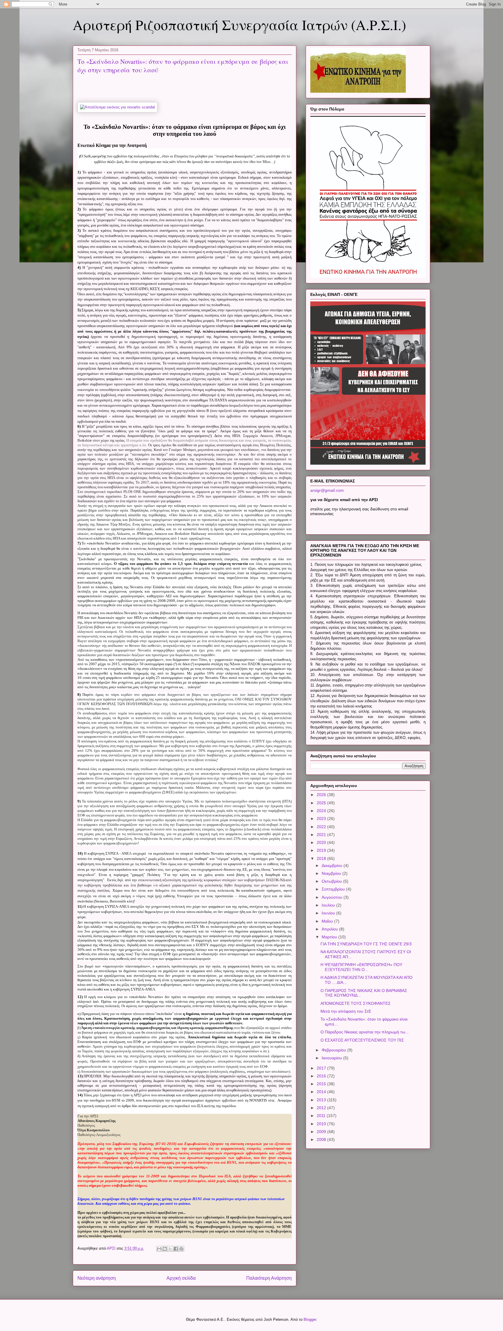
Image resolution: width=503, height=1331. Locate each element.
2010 (322, 1123)
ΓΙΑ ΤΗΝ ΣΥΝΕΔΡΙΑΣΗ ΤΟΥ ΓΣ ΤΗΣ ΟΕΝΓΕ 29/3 (366, 944)
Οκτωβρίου (332, 881)
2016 (322, 1076)
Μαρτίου (330, 937)
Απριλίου (330, 929)
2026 (322, 794)
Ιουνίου (329, 913)
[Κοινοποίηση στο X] (170, 1249)
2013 (322, 1100)
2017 (322, 1068)
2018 (322, 858)
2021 (322, 834)
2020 (322, 842)
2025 (322, 802)
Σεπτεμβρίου (334, 889)
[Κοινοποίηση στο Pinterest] (181, 1249)
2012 (322, 1107)
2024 (322, 810)
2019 (322, 850)
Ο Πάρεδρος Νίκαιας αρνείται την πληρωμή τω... (364, 1032)
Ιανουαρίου (332, 1058)
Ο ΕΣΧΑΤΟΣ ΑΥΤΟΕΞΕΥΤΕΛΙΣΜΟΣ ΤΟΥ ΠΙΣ (362, 1040)
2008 (322, 1139)
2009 (322, 1131)
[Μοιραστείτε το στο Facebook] (176, 1249)
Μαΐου (328, 921)
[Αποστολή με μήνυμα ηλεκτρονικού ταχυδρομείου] (159, 1249)
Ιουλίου (329, 905)
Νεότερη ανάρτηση (96, 1278)
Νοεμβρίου (332, 873)
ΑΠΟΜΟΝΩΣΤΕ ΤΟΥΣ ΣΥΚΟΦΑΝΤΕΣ (355, 1003)
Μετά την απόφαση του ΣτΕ (345, 1011)
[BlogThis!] (165, 1249)
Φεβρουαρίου (334, 1050)
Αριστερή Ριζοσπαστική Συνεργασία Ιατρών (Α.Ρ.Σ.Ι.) (239, 24)
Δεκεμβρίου (332, 865)
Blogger (310, 1319)
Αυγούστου (332, 897)
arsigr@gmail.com (327, 490)
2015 (322, 1083)
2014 (322, 1091)
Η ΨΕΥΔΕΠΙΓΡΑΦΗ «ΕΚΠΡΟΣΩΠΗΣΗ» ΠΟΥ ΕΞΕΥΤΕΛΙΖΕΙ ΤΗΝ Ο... (361, 967)
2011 (322, 1115)
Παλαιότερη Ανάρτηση (269, 1278)
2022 (322, 826)
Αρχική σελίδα (181, 1278)
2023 (322, 818)
